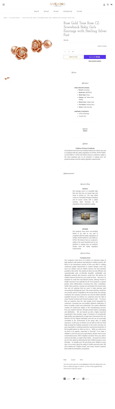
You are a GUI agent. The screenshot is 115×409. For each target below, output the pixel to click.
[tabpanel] (30, 47)
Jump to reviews (102, 46)
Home (5, 17)
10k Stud (46, 11)
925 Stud (79, 11)
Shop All (36, 11)
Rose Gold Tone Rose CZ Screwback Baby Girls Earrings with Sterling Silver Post (49, 17)
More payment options (95, 61)
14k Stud (55, 11)
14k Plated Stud (67, 11)
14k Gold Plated (15, 17)
